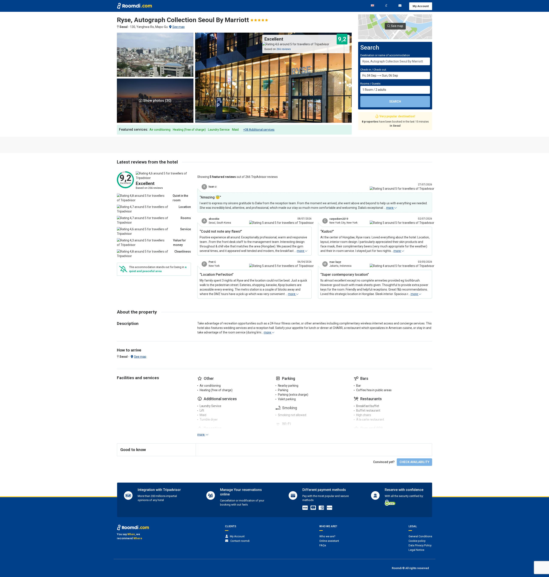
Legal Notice (416, 549)
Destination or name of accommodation (385, 55)
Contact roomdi (240, 540)
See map (178, 27)
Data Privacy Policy (420, 545)
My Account (421, 6)
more (390, 207)
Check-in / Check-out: (373, 69)
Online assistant (329, 540)
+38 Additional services (258, 129)
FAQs (322, 545)
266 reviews (283, 49)
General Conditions (420, 536)
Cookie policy (417, 540)
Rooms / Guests (370, 83)
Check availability (414, 462)
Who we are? (327, 536)
